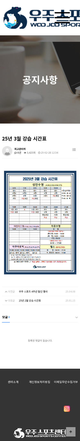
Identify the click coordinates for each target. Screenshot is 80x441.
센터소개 (13, 382)
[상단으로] (71, 432)
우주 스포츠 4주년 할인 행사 (33, 291)
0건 (19, 152)
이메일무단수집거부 (66, 382)
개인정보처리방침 (39, 382)
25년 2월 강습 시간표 (30, 300)
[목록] (74, 149)
